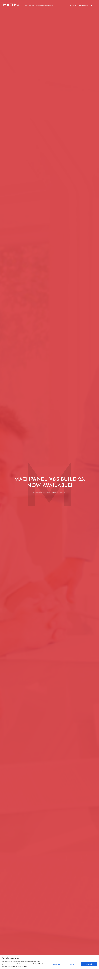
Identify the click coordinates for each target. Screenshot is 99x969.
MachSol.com (83, 5)
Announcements (39, 492)
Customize (56, 964)
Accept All (89, 964)
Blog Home (73, 5)
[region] (49, 962)
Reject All (73, 964)
